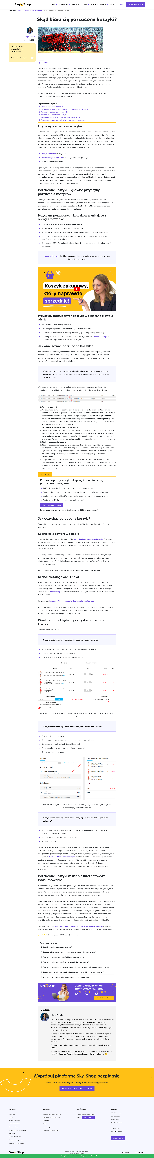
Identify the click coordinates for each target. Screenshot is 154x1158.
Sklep (53, 4)
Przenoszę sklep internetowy (51, 1117)
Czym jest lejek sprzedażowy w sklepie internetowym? (66, 962)
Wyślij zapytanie (118, 1138)
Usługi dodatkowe (14, 1124)
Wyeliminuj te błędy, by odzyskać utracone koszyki (60, 117)
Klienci (93, 4)
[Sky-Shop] (22, 4)
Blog (122, 4)
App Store (125, 1152)
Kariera (79, 1117)
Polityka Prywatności (15, 1136)
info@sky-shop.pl (116, 1132)
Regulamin (12, 1133)
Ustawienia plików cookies (16, 1143)
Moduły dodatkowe (14, 1120)
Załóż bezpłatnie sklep (52, 505)
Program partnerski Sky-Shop (85, 1114)
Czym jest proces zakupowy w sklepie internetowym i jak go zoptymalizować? (76, 967)
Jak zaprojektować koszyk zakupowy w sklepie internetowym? (69, 952)
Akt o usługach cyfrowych (16, 1140)
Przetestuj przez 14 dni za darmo (77, 1088)
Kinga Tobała (30, 37)
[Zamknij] (5, 1156)
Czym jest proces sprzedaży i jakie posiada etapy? (64, 957)
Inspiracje (26, 10)
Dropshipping (63, 4)
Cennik (85, 4)
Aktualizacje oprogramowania (17, 1130)
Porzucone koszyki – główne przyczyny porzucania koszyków (64, 109)
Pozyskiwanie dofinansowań (51, 1130)
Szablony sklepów (14, 1127)
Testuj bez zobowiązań (19, 58)
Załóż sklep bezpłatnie (135, 4)
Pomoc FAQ (46, 1120)
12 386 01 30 (115, 1128)
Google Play (139, 1152)
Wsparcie (103, 4)
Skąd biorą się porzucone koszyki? (57, 947)
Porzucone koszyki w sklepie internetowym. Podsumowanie (63, 120)
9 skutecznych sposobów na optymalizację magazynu (66, 977)
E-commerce (37, 10)
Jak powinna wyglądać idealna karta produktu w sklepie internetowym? (73, 972)
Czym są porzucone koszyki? (52, 107)
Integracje (75, 4)
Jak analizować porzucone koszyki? (54, 112)
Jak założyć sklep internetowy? (52, 1114)
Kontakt (112, 4)
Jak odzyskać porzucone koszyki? (54, 115)
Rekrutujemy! (88, 1117)
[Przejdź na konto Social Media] (27, 1152)
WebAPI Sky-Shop (48, 1127)
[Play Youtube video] (77, 289)
